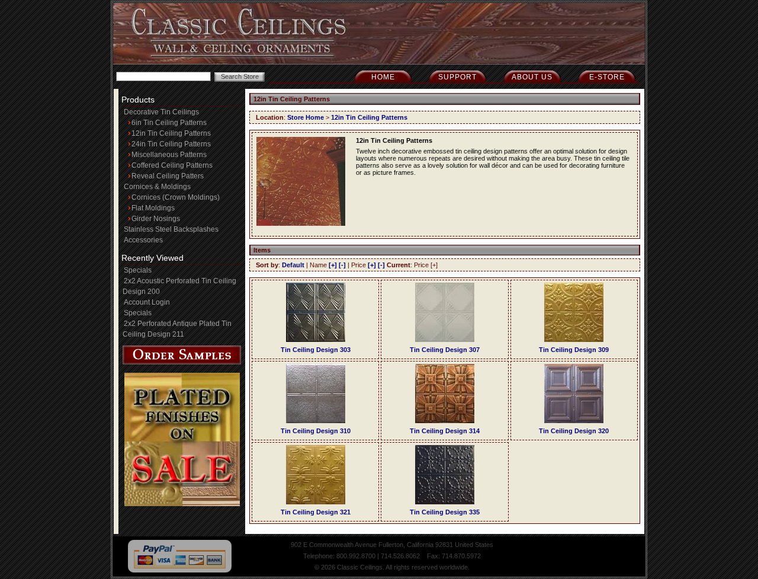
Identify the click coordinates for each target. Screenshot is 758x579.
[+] (333, 264)
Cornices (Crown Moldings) (175, 197)
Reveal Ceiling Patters (167, 176)
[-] (342, 264)
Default (293, 264)
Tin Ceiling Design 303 (316, 349)
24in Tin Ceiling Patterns (171, 144)
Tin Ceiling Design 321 (316, 512)
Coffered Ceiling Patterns (172, 165)
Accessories (143, 240)
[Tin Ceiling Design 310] (315, 420)
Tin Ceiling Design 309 (574, 349)
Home (383, 77)
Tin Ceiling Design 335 (445, 512)
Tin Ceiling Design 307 (445, 349)
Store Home (305, 117)
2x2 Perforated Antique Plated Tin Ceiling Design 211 (177, 328)
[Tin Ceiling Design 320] (573, 420)
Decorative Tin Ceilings (161, 112)
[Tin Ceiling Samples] (182, 362)
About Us (532, 77)
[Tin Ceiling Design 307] (444, 339)
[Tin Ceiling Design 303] (315, 339)
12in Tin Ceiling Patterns (171, 133)
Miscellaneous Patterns (169, 155)
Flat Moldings (153, 208)
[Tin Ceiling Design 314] (444, 420)
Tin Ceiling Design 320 (574, 430)
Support (457, 77)
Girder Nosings (155, 219)
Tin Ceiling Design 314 (445, 430)
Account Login (147, 302)
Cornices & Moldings (157, 187)
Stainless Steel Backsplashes (171, 229)
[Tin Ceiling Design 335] (444, 502)
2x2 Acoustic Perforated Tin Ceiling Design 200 (179, 286)
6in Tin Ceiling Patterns (169, 123)
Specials (138, 270)
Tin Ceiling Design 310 (316, 430)
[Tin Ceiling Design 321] (315, 502)
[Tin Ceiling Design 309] (573, 339)
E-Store (607, 77)
